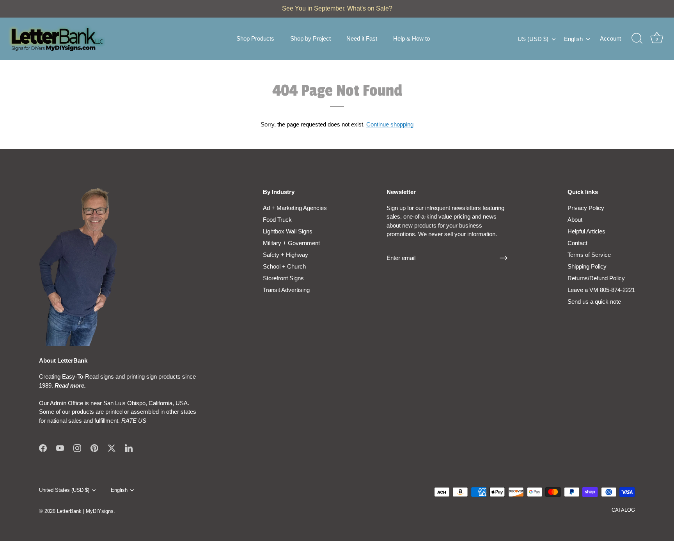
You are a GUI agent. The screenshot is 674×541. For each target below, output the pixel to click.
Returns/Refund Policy (596, 278)
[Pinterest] (94, 447)
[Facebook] (43, 447)
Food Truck (277, 219)
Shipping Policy (587, 266)
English (573, 39)
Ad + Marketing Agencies (295, 208)
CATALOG (623, 510)
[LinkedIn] (129, 447)
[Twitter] (111, 447)
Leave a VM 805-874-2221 (601, 290)
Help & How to (411, 38)
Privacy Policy (586, 208)
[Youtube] (60, 447)
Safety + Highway (285, 254)
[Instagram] (77, 447)
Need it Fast (361, 38)
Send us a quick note (594, 301)
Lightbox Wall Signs (287, 231)
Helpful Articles (586, 231)
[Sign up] (503, 258)
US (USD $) (533, 39)
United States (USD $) (64, 490)
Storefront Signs (283, 278)
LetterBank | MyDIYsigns (85, 511)
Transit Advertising (286, 290)
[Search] (637, 38)
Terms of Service (589, 254)
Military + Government (291, 243)
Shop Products (255, 38)
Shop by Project (310, 38)
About (575, 219)
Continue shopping (389, 124)
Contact (577, 243)
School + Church (284, 266)
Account (610, 38)
